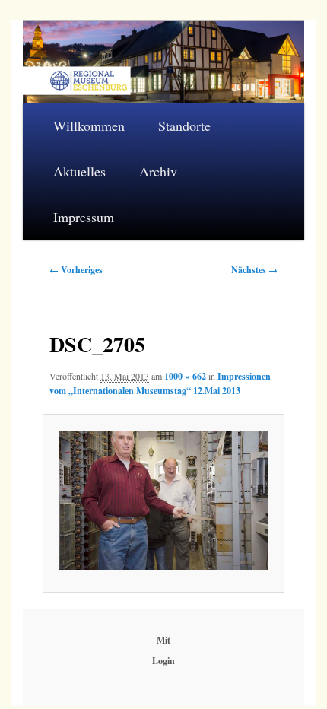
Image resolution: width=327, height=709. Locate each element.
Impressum (83, 217)
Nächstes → (254, 269)
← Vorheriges (76, 269)
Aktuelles (79, 171)
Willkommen (89, 125)
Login (163, 660)
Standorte (184, 125)
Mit (163, 640)
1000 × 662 (185, 376)
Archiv (158, 171)
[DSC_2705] (163, 500)
